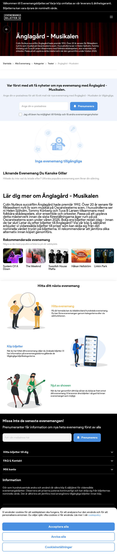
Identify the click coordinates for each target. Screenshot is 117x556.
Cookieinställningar (12, 496)
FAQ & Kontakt (12, 460)
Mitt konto (9, 469)
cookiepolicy (94, 515)
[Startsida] (12, 17)
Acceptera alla (58, 526)
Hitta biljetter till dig (15, 452)
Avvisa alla (58, 536)
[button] (58, 452)
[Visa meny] (111, 17)
